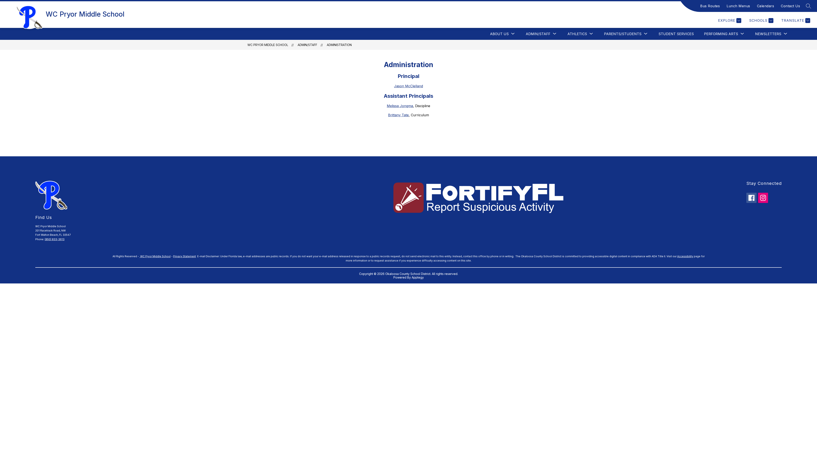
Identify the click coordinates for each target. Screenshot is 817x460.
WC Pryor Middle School (267, 45)
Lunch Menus (738, 6)
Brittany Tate (398, 115)
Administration (339, 45)
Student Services (676, 34)
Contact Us (790, 6)
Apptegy (418, 277)
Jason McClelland (408, 86)
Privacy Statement (184, 256)
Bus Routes (710, 6)
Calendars (765, 6)
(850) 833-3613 (54, 239)
